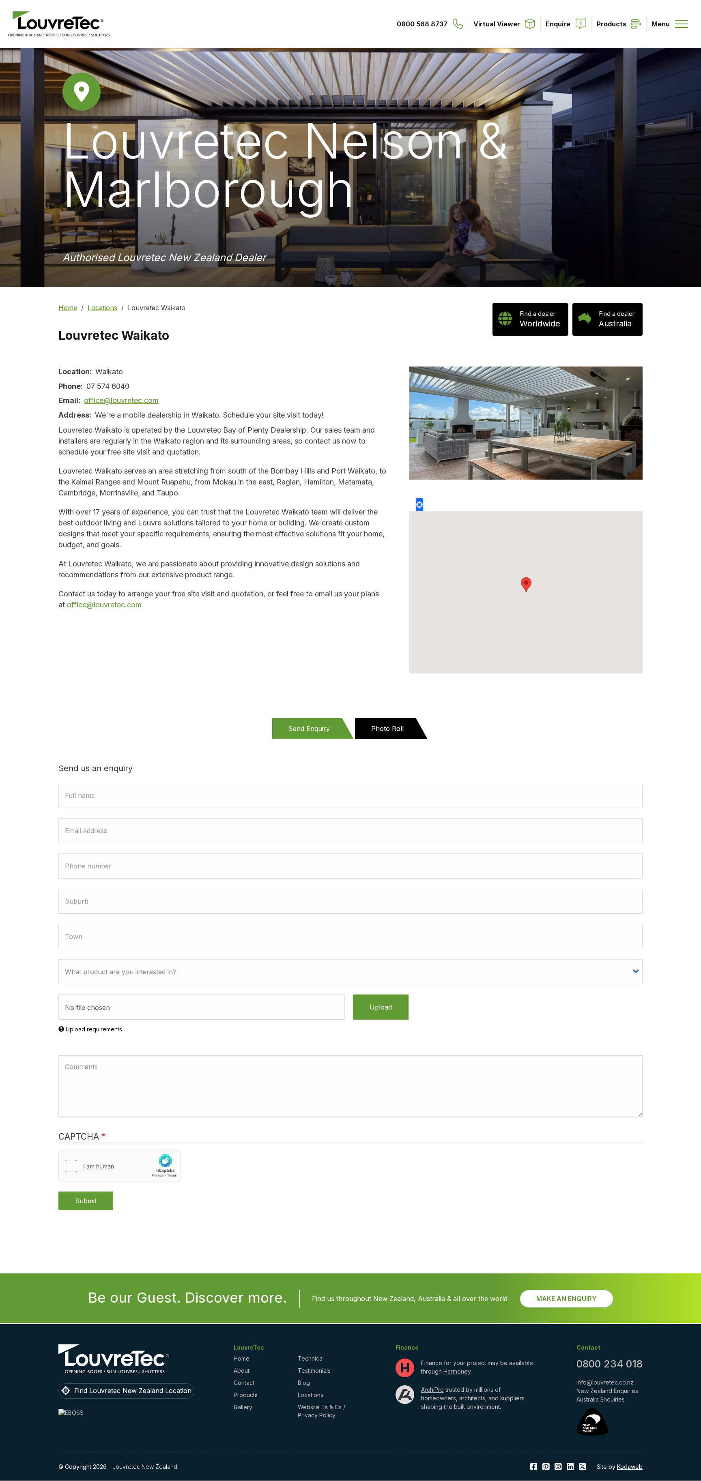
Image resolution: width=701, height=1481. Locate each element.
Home (67, 308)
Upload (381, 1007)
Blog (304, 1382)
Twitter (582, 1467)
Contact (244, 1382)
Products (246, 1394)
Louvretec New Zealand (144, 1466)
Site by (620, 1466)
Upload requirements (94, 1029)
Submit (86, 1201)
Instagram (558, 1467)
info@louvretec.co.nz (605, 1382)
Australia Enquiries (600, 1399)
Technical (311, 1358)
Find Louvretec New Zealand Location (132, 1391)
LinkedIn (570, 1467)
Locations (102, 308)
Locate (419, 504)
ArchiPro (432, 1389)
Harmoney (457, 1371)
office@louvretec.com (121, 400)
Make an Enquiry (566, 1299)
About (241, 1370)
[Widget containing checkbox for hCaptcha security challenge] (119, 1166)
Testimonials (314, 1370)
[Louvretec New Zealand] (59, 23)
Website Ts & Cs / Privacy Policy (321, 1411)
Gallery (243, 1407)
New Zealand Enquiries (607, 1390)
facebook (534, 1467)
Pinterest (546, 1467)
